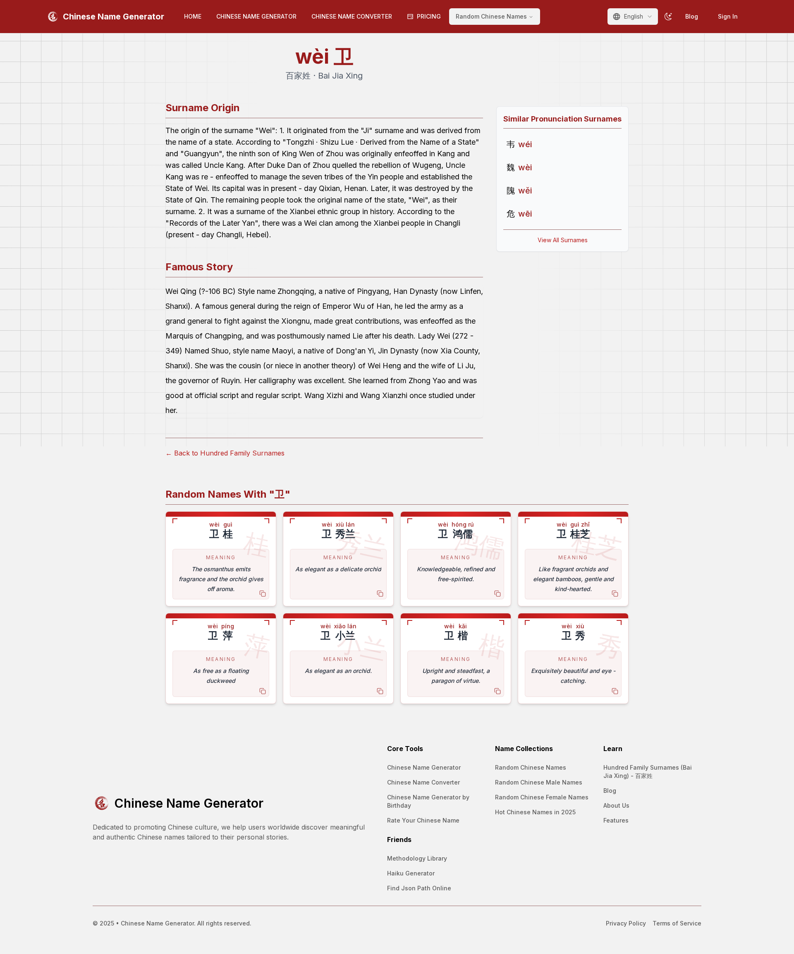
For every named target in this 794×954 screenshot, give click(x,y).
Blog (691, 16)
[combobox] (632, 16)
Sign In (728, 16)
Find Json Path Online (419, 888)
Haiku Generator (411, 873)
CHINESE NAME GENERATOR (256, 16)
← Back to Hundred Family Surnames (225, 453)
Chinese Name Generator (424, 767)
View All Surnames (563, 239)
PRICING (429, 16)
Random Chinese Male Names (538, 782)
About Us (616, 805)
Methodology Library (417, 858)
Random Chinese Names (530, 767)
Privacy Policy (626, 923)
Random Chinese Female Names (541, 797)
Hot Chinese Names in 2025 (535, 812)
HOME (192, 16)
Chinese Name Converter (423, 782)
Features (616, 820)
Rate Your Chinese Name (423, 820)
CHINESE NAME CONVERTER (351, 16)
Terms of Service (677, 923)
